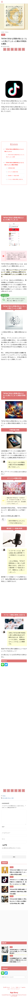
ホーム (18, 987)
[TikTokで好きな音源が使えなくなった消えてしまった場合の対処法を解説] (15, 49)
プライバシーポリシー (15, 988)
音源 (13, 798)
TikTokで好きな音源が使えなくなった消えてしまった (14, 150)
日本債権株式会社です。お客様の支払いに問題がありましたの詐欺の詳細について (18, 960)
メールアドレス (6, 832)
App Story (14, 992)
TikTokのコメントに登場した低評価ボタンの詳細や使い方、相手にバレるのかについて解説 (18, 882)
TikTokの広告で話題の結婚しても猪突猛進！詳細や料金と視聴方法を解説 (18, 891)
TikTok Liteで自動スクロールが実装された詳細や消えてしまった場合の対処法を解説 (18, 872)
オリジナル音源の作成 (12, 171)
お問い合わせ (7, 987)
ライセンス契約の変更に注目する (14, 179)
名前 (3, 826)
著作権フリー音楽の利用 (12, 175)
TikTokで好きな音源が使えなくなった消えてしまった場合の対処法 (14, 163)
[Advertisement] (14, 66)
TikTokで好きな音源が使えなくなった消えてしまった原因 (15, 155)
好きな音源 (5, 798)
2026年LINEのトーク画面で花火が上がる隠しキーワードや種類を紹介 (18, 951)
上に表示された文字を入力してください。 (12, 848)
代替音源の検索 (10, 168)
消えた (9, 798)
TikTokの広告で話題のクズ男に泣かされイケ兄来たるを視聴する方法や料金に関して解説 (18, 901)
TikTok (4, 795)
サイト (3, 839)
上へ (14, 987)
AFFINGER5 (14, 996)
